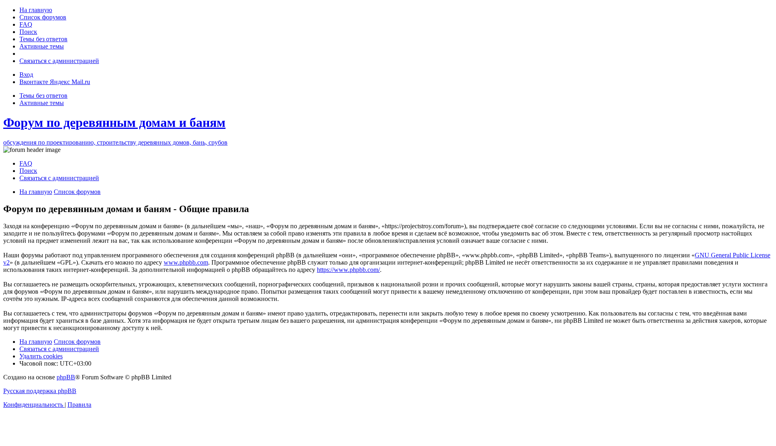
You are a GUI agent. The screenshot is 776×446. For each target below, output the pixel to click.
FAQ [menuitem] (25, 163)
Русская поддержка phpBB (39, 390)
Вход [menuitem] (26, 74)
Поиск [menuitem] (28, 170)
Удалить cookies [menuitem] (41, 356)
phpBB (66, 377)
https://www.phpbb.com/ (348, 269)
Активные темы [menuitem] (41, 102)
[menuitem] (35, 9)
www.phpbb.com (186, 262)
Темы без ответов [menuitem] (43, 95)
